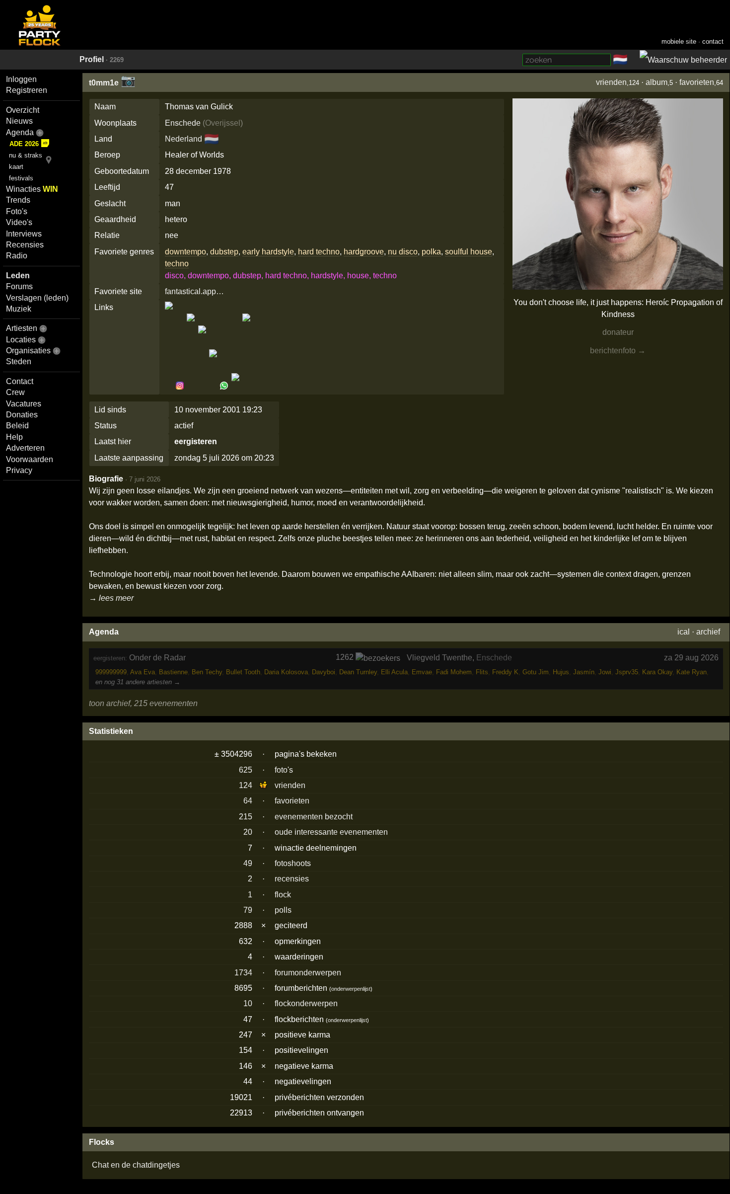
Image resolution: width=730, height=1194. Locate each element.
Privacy (19, 470)
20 (247, 832)
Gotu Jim (535, 672)
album (656, 82)
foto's (284, 770)
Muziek (18, 309)
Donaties (22, 414)
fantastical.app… (194, 291)
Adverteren (25, 448)
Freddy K (505, 672)
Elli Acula (394, 672)
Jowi (604, 672)
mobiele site (678, 41)
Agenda (20, 132)
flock (283, 894)
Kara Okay (657, 672)
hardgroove (364, 251)
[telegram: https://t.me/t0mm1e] (202, 386)
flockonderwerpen (306, 1003)
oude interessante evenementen (331, 832)
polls (283, 910)
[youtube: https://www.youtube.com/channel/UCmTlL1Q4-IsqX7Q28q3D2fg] (245, 386)
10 (247, 1003)
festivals (21, 178)
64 (247, 800)
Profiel (91, 59)
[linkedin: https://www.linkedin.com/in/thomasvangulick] (190, 386)
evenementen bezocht (314, 816)
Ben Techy (207, 672)
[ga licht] (634, 60)
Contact (19, 381)
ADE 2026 (24, 144)
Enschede (183, 123)
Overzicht (22, 110)
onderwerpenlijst (350, 989)
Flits (482, 672)
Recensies (25, 244)
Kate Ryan (691, 672)
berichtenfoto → (618, 350)
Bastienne (173, 672)
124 (245, 785)
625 (245, 770)
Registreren (26, 90)
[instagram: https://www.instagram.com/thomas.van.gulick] (179, 386)
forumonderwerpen (308, 972)
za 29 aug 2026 (691, 657)
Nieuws (19, 121)
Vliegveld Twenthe (439, 657)
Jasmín (583, 672)
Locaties (21, 339)
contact (713, 41)
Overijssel (222, 123)
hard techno (319, 251)
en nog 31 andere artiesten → (137, 682)
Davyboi (323, 672)
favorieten (696, 82)
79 (247, 910)
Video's (19, 222)
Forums (19, 286)
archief (708, 632)
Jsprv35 (626, 672)
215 (245, 816)
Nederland (183, 139)
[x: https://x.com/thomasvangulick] (235, 386)
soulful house (468, 251)
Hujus (561, 672)
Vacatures (23, 403)
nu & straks (25, 155)
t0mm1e (104, 83)
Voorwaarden (29, 459)
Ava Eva (142, 672)
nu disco (403, 251)
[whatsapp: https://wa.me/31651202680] (224, 386)
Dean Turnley (358, 672)
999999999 (111, 672)
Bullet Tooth (243, 672)
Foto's (16, 211)
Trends (18, 200)
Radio (16, 255)
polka (431, 251)
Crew (15, 392)
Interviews (24, 234)
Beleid (17, 425)
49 (247, 863)
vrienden (611, 82)
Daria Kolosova (286, 672)
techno (177, 263)
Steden (18, 361)
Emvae (422, 672)
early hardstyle (268, 251)
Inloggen (21, 79)
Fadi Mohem (454, 672)
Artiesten (21, 328)
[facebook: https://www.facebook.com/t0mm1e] (169, 386)
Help (14, 437)
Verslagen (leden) (37, 298)
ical (683, 632)
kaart (16, 166)
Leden (18, 275)
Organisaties (28, 350)
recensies (292, 879)
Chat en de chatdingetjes (136, 1165)
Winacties (32, 189)
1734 (243, 972)
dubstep (224, 251)
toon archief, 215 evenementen (143, 703)
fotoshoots (293, 863)
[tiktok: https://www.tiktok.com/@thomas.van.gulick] (213, 386)
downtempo (185, 251)
